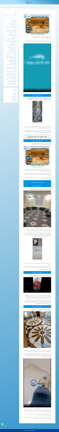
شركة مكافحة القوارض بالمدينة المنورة (11, 41)
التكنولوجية (41, 263)
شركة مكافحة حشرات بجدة (13, 77)
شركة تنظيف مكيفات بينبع (13, 80)
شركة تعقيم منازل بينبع (13, 58)
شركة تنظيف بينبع (14, 37)
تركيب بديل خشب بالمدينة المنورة (12, 60)
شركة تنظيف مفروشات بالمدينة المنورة (11, 55)
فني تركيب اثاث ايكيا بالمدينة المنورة (12, 74)
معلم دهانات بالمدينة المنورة (13, 50)
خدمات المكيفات (14, 97)
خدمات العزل (15, 94)
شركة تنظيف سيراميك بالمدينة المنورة (11, 78)
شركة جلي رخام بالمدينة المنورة (12, 47)
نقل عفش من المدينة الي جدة (12, 32)
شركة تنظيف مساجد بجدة (13, 22)
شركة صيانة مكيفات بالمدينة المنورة (12, 45)
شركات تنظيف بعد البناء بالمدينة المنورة (11, 71)
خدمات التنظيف (48, 38)
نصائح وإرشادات (14, 100)
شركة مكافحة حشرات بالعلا (13, 44)
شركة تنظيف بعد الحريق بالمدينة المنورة (11, 57)
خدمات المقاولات (14, 96)
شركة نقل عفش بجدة (14, 25)
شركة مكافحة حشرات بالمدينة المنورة (11, 31)
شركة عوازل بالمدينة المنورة (13, 51)
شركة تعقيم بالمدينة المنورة (13, 48)
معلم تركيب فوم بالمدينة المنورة (12, 81)
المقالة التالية (21, 425)
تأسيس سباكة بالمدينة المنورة (12, 72)
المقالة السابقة (52, 425)
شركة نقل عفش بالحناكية (13, 34)
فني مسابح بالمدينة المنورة (13, 61)
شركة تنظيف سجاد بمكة (13, 24)
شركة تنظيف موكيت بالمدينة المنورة (12, 75)
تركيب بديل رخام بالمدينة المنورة (12, 38)
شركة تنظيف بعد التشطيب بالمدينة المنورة (11, 67)
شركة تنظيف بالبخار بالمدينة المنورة (12, 35)
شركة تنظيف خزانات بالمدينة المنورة (44, 269)
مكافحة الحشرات (14, 99)
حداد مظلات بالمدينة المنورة (13, 84)
